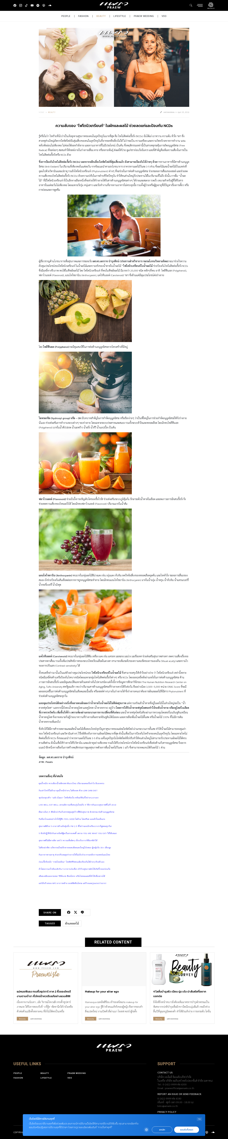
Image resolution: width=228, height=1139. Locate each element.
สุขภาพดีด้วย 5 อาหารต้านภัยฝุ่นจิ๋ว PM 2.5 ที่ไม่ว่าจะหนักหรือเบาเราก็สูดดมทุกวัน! (75, 826)
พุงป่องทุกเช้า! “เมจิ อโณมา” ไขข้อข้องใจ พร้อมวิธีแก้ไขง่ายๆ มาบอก (69, 797)
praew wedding (144, 16)
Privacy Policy (166, 1111)
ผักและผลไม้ (72, 923)
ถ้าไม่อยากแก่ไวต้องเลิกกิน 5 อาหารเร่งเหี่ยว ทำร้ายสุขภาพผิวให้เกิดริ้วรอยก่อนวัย (74, 869)
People (65, 16)
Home (41, 112)
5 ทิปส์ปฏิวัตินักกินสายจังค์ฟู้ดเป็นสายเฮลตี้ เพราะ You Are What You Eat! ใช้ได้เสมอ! (78, 833)
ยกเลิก (162, 1129)
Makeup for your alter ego (102, 991)
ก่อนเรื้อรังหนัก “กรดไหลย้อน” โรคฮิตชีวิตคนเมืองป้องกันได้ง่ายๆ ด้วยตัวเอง (71, 862)
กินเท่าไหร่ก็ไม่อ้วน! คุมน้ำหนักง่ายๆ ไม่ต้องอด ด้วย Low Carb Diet (68, 790)
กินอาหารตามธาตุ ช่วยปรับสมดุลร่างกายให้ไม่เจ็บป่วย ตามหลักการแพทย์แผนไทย (74, 854)
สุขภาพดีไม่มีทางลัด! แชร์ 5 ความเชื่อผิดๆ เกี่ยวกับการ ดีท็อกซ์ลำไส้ (68, 840)
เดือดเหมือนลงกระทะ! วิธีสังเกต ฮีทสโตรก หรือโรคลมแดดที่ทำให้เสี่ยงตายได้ (72, 876)
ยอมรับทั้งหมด (186, 1129)
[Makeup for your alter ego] (114, 969)
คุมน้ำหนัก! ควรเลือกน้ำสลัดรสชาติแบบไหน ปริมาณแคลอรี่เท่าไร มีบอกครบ (71, 783)
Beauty (101, 16)
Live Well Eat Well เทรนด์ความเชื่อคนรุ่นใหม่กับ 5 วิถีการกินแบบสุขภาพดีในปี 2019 (77, 804)
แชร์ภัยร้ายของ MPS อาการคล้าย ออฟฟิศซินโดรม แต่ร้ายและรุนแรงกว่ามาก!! (72, 883)
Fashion (83, 16)
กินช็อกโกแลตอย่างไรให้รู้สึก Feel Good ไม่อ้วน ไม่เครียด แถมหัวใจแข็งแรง (72, 819)
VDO (164, 16)
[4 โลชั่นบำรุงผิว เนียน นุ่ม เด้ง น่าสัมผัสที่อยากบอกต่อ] (182, 969)
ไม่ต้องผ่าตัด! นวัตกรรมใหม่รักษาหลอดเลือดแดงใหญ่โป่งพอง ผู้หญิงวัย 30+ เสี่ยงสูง (75, 847)
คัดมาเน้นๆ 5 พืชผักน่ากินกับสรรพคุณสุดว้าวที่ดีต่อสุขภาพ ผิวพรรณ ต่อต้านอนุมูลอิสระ (76, 812)
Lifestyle (120, 16)
